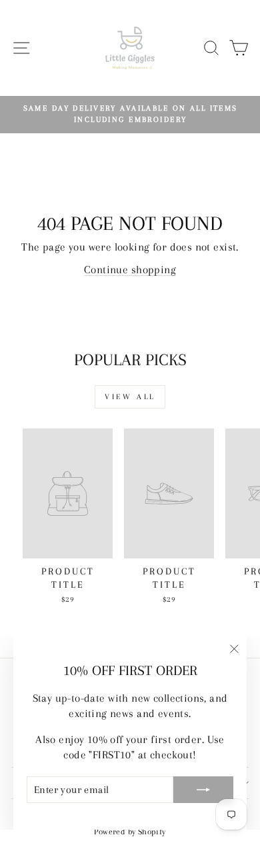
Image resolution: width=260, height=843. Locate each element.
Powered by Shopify (129, 831)
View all (130, 397)
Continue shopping (130, 270)
